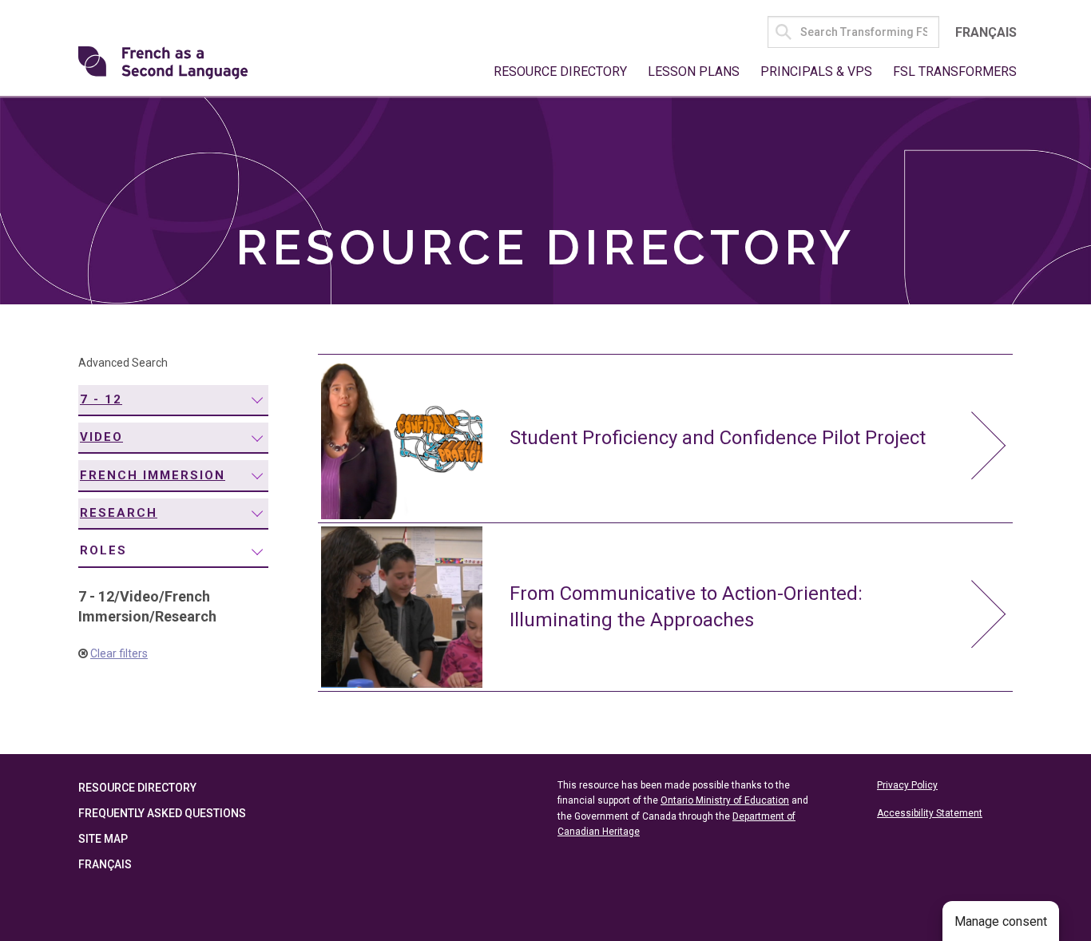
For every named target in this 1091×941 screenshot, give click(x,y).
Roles (103, 550)
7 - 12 (101, 399)
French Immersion (152, 475)
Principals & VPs (816, 71)
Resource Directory (560, 71)
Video (101, 437)
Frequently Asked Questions (162, 813)
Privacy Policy (907, 785)
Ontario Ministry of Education (725, 800)
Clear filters (119, 653)
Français (986, 32)
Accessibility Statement (929, 813)
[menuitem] (173, 400)
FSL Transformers (955, 71)
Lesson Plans (694, 71)
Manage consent (1000, 921)
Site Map (103, 838)
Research (118, 513)
